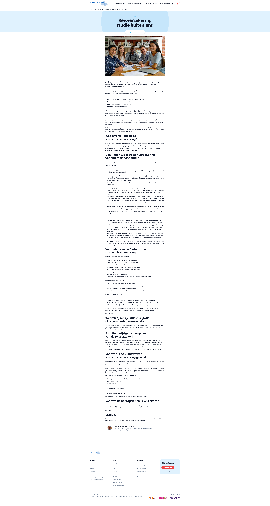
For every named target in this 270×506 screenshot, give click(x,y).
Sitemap (115, 471)
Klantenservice (117, 479)
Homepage (116, 463)
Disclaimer (116, 477)
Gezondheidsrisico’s (95, 474)
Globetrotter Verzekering (103, 9)
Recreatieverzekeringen (142, 466)
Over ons (115, 468)
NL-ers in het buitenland (142, 477)
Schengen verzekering (149, 3)
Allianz (95, 9)
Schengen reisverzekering (143, 474)
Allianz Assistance (141, 463)
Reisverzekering (118, 3)
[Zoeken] (178, 3)
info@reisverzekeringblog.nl (137, 420)
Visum (91, 466)
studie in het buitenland (133, 81)
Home (91, 9)
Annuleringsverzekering (133, 3)
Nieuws (92, 468)
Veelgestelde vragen (118, 485)
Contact (115, 466)
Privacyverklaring (117, 482)
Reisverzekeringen (141, 471)
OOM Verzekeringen (141, 468)
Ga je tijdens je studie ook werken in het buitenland (150, 129)
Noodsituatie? (117, 474)
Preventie (92, 471)
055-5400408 (168, 467)
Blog (91, 463)
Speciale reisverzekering (165, 3)
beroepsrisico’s (128, 329)
